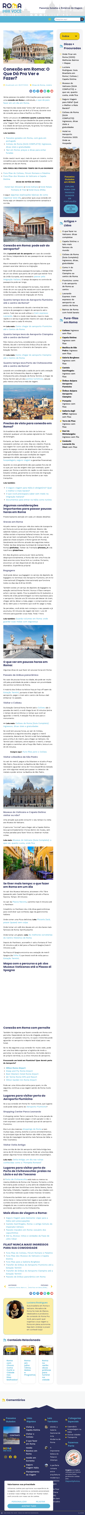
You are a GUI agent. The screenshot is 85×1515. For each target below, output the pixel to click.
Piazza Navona (20, 902)
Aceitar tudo (29, 1506)
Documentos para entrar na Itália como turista (29, 500)
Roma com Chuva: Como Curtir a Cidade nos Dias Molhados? (12, 1370)
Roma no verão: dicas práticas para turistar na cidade (46, 1370)
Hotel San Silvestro (14, 187)
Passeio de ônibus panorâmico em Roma (25, 1277)
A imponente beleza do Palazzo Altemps (54, 1454)
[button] (50, 19)
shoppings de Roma (32, 1129)
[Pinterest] (15, 1457)
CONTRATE (15, 1435)
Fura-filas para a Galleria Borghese (23, 1262)
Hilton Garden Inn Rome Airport (21, 1080)
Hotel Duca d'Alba (36, 190)
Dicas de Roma (38, 85)
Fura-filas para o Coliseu (35, 752)
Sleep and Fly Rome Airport (19, 1071)
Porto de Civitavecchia (16, 1179)
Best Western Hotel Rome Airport (22, 1074)
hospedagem (9, 460)
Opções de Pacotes (70, 209)
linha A (16, 955)
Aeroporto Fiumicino (36, 1106)
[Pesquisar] (82, 19)
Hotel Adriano (31, 187)
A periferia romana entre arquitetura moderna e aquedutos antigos (55, 1474)
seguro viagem (24, 460)
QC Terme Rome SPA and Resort (21, 1077)
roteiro (49, 85)
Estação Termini (11, 692)
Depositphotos (72, 1481)
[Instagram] (5, 1457)
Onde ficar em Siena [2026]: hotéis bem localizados (55, 1495)
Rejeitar (40, 1501)
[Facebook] (10, 1457)
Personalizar (19, 1501)
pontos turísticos (34, 379)
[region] (28, 1496)
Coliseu (41, 707)
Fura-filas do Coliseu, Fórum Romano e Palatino (26, 173)
